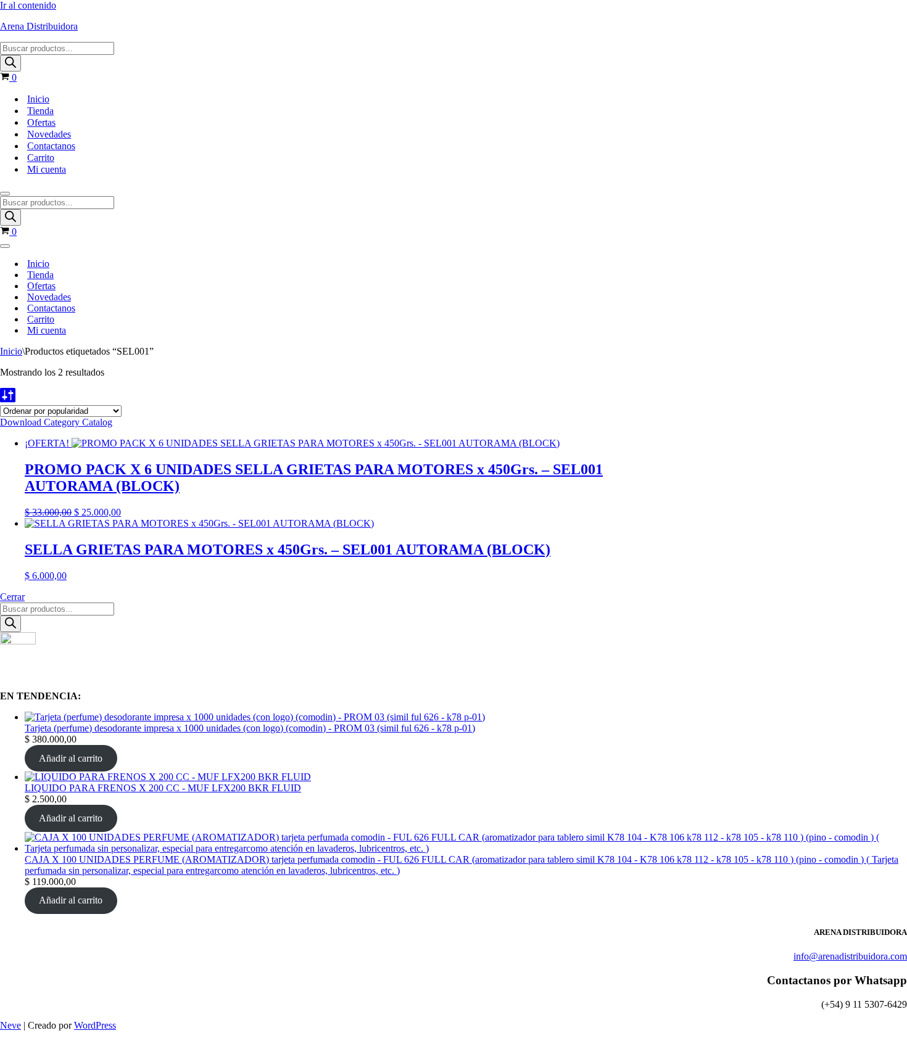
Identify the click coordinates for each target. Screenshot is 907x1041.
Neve (10, 1025)
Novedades (49, 134)
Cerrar (12, 596)
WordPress (95, 1025)
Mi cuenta (46, 169)
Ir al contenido (28, 5)
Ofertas (41, 122)
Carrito (40, 157)
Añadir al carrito (70, 758)
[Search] (10, 63)
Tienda (40, 110)
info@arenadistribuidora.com (850, 956)
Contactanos (51, 146)
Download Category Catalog (56, 422)
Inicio (38, 99)
